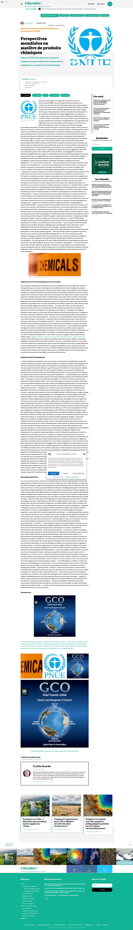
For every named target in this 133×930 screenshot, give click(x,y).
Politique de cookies (58, 477)
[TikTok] (44, 781)
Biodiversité (73, 62)
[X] (47, 781)
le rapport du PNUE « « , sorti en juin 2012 (57, 337)
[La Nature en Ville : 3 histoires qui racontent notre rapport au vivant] (35, 805)
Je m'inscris (102, 890)
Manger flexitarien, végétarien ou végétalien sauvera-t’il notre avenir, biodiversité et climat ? (64, 891)
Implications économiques (31, 83)
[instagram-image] (8, 856)
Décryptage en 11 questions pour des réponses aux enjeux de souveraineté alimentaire (65, 884)
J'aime (74, 865)
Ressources (28, 87)
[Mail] (38, 781)
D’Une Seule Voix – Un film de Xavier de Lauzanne (61, 895)
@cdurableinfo (10, 844)
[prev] (108, 9)
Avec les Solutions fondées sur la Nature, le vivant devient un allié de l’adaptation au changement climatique (102, 111)
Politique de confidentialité (72, 477)
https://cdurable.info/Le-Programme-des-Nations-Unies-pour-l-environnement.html (55, 751)
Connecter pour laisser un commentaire (31, 759)
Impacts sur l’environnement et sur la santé (36, 82)
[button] (84, 454)
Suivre (130, 844)
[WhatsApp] (52, 781)
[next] (110, 9)
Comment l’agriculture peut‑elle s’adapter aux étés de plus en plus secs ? (66, 822)
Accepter (53, 473)
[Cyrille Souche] (22, 23)
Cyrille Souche (28, 23)
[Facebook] (33, 781)
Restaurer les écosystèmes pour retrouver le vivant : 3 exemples (58, 9)
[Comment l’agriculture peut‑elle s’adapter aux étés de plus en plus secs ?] (66, 805)
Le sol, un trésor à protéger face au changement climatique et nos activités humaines (101, 127)
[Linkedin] (36, 781)
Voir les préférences (78, 473)
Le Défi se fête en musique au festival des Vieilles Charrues (64, 888)
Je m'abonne (102, 148)
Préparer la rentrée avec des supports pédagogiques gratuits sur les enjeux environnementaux (102, 102)
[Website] (49, 781)
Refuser (65, 473)
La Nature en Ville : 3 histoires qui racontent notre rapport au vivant (34, 822)
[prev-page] (45, 899)
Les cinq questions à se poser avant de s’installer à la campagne (102, 212)
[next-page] (48, 899)
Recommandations (30, 85)
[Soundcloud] (41, 781)
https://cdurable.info (38, 769)
